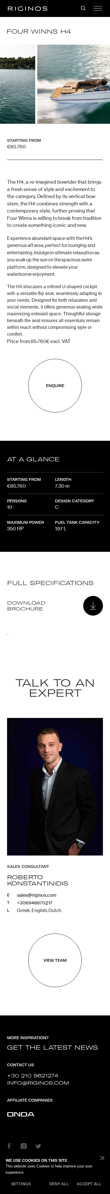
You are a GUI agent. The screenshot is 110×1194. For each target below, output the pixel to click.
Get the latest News (52, 1047)
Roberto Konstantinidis (37, 880)
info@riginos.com (38, 1083)
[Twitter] (38, 1146)
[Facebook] (9, 1146)
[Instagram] (24, 1146)
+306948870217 (34, 903)
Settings (21, 1184)
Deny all (59, 1184)
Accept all (89, 1184)
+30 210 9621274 (32, 1075)
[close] (102, 1158)
